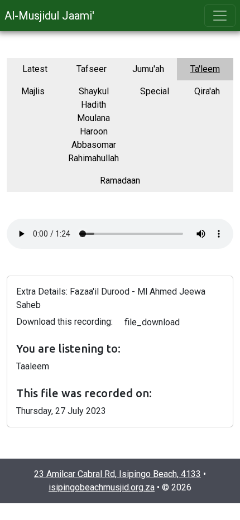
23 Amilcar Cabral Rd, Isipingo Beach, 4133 (117, 474)
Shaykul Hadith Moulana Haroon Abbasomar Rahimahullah (93, 124)
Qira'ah (207, 91)
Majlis (33, 91)
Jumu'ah (148, 69)
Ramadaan (120, 180)
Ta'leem (205, 69)
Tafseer (91, 69)
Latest (34, 69)
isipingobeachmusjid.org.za (102, 487)
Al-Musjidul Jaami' (49, 15)
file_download (152, 322)
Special (154, 91)
